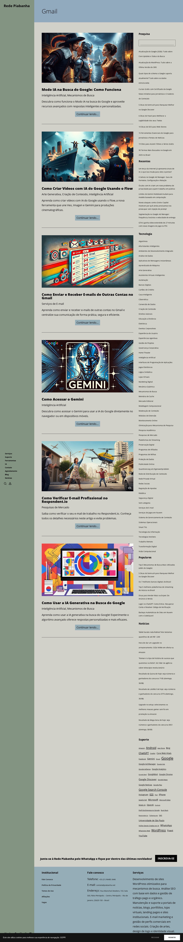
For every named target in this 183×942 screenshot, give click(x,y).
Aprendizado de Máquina (149, 265)
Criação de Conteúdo (75, 194)
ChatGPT (144, 753)
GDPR (63, 938)
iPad (156, 795)
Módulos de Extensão (147, 416)
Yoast (170, 830)
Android (151, 748)
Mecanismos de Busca (80, 95)
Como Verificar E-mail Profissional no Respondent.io (75, 500)
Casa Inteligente (145, 295)
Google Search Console (153, 789)
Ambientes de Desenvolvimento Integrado (156, 251)
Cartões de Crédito (146, 290)
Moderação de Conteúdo (149, 411)
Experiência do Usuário (148, 333)
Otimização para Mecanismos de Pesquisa (156, 425)
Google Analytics (159, 769)
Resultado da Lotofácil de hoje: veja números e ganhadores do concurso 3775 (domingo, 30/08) (157, 694)
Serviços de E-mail (53, 303)
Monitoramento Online (148, 420)
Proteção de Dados (146, 459)
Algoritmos (143, 241)
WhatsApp (166, 825)
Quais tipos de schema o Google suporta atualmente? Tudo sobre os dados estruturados (155, 78)
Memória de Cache (146, 396)
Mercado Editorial (146, 401)
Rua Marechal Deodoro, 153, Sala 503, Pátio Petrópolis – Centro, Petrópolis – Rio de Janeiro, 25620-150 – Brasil (107, 896)
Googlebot (153, 774)
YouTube (143, 835)
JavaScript (143, 800)
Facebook (142, 759)
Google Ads (161, 764)
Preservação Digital (146, 445)
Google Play (157, 785)
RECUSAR (155, 937)
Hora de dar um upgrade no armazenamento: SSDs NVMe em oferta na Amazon (156, 647)
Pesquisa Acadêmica (147, 430)
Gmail (158, 759)
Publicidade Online (146, 464)
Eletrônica (143, 324)
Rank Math (164, 810)
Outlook (157, 805)
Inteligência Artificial (54, 95)
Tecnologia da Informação (149, 532)
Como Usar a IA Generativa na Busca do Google (83, 602)
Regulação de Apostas (148, 488)
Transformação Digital (148, 546)
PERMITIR (172, 937)
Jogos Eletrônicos (145, 367)
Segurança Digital (146, 498)
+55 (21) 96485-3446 (107, 879)
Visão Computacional (147, 551)
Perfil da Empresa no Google (149, 810)
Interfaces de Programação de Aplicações (155, 362)
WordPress (158, 830)
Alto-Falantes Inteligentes (149, 246)
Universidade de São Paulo (151, 820)
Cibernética (143, 299)
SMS (160, 815)
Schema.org (153, 815)
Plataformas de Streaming (149, 440)
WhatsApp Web (144, 831)
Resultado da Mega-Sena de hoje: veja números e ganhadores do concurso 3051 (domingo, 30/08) (156, 725)
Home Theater (144, 353)
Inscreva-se (166, 858)
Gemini (151, 758)
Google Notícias (145, 785)
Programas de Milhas (147, 454)
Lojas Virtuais (144, 377)
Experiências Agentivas (148, 338)
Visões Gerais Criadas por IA (149, 826)
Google (167, 758)
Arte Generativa (51, 194)
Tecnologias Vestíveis (147, 537)
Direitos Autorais (145, 314)
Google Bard (143, 774)
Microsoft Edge (164, 800)
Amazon (142, 748)
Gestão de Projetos (146, 343)
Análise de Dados (146, 256)
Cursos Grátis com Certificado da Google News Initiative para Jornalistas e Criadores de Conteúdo (156, 94)
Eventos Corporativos (147, 328)
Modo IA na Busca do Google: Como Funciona (81, 89)
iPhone (162, 794)
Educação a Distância (147, 319)
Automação (143, 280)
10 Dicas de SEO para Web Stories (152, 127)
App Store (161, 748)
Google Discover (148, 779)
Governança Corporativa (148, 348)
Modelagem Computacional (150, 406)
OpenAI (150, 805)
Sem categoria (144, 503)
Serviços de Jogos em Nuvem (150, 513)
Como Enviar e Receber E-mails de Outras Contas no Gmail (87, 296)
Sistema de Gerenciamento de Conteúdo (155, 517)
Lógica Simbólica (145, 372)
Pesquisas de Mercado (55, 507)
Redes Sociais (144, 483)
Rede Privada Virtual (147, 479)
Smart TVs (143, 527)
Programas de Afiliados (148, 450)
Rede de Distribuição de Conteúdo (153, 474)
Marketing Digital (146, 382)
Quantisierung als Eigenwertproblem (154, 469)
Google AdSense (145, 769)
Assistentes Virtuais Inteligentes (152, 275)
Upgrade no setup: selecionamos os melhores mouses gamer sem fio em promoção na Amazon (154, 709)
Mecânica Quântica (146, 387)
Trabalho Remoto (146, 542)
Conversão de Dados (147, 304)
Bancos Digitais (145, 285)
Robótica (142, 493)
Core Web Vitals (164, 753)
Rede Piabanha (17, 5)
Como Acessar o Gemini (63, 399)
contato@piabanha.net (105, 885)
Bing (168, 748)
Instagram (143, 794)
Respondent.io (143, 815)
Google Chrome (166, 774)
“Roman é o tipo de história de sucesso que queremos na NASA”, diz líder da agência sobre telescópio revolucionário (156, 663)
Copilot (152, 753)
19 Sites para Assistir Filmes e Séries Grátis (156, 144)
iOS (151, 794)
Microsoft (153, 799)
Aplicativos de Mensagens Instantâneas (155, 261)
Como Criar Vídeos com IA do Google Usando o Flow (87, 188)
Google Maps (163, 780)
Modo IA (142, 805)
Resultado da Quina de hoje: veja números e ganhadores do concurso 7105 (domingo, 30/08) (157, 678)
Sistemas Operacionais (148, 522)
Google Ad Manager (147, 764)
